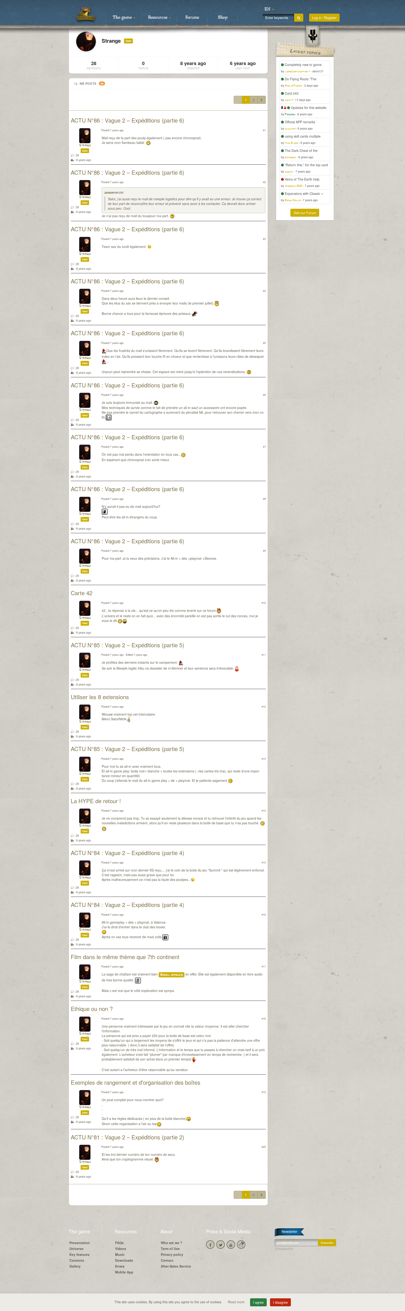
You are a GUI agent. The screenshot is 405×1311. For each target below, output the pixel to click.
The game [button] (123, 17)
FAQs (119, 1242)
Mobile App (124, 1272)
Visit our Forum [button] (304, 212)
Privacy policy (172, 1254)
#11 (264, 654)
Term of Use (170, 1248)
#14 (264, 810)
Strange (85, 145)
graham (109, 193)
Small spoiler (171, 974)
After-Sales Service (176, 1266)
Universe (76, 1248)
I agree (258, 1302)
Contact (167, 1260)
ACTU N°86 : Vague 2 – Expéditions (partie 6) (127, 120)
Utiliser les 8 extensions (100, 697)
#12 (264, 706)
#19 (264, 1092)
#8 (264, 499)
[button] (269, 9)
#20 (264, 1147)
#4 (264, 291)
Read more (236, 1301)
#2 (264, 182)
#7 (264, 446)
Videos (120, 1248)
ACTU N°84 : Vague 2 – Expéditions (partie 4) (127, 852)
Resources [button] (158, 17)
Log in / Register (324, 17)
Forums (192, 17)
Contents (76, 1260)
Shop (223, 17)
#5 (264, 343)
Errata (119, 1266)
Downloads (124, 1260)
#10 (264, 603)
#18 (264, 1018)
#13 (264, 758)
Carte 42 (81, 593)
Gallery (75, 1266)
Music (120, 1254)
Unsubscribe (284, 1248)
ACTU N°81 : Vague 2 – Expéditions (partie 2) (127, 1137)
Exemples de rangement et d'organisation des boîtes (135, 1082)
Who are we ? (171, 1242)
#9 (264, 550)
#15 (264, 862)
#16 (264, 914)
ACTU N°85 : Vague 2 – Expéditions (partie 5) (127, 645)
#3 (264, 239)
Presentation (79, 1242)
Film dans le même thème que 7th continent (125, 956)
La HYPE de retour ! (96, 801)
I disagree (280, 1302)
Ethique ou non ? (92, 1008)
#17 (264, 966)
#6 (264, 395)
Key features (79, 1254)
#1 (264, 130)
